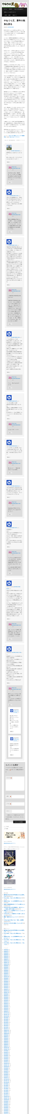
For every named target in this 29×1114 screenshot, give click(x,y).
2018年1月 (6, 1077)
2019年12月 (6, 1047)
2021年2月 (6, 1027)
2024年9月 (6, 978)
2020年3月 (6, 1043)
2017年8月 (6, 1085)
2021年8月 (6, 1019)
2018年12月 (6, 1063)
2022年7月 (6, 1003)
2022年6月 (6, 1005)
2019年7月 (6, 1052)
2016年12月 (6, 1096)
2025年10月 (6, 964)
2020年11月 (6, 1032)
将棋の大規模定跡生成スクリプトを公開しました (14, 904)
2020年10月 (6, 1033)
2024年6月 (6, 981)
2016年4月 (6, 1109)
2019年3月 (6, 1058)
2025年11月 (6, 962)
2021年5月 (6, 1022)
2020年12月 (6, 1030)
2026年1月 (6, 959)
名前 (9, 796)
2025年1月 (6, 975)
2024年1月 (6, 989)
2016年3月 (6, 1110)
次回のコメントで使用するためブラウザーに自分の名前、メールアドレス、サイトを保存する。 (14, 817)
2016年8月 (6, 1103)
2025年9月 (6, 965)
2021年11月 (6, 1014)
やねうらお (11, 137)
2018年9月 (6, 1068)
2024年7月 (6, 980)
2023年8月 (6, 994)
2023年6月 (6, 997)
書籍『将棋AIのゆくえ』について (11, 917)
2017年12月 (6, 1079)
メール (9, 803)
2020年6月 (6, 1038)
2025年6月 (6, 970)
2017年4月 (6, 1092)
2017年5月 (6, 1090)
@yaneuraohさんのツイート (10, 889)
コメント (9, 778)
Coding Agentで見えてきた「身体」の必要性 (14, 920)
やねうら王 (11, 135)
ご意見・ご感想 (7, 15)
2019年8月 (6, 1050)
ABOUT (10, 9)
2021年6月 (6, 1021)
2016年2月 (6, 1112)
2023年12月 (6, 991)
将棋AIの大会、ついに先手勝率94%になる (13, 901)
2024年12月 (6, 976)
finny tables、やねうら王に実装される (12, 898)
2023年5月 (6, 998)
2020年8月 (6, 1035)
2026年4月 (6, 956)
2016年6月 (6, 1106)
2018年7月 (6, 1071)
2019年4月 (6, 1057)
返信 (8, 162)
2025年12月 (6, 961)
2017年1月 (6, 1095)
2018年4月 (6, 1076)
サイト (8, 811)
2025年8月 (6, 967)
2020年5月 (6, 1039)
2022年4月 (6, 1008)
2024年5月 (6, 983)
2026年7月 (6, 951)
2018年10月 (6, 1066)
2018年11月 (6, 1065)
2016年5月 (6, 1107)
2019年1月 (6, 1061)
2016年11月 (6, 1098)
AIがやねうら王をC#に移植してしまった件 (13, 923)
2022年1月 (6, 1011)
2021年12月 (6, 1013)
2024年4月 (6, 984)
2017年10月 (6, 1082)
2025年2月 (6, 973)
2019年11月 (6, 1049)
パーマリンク (16, 137)
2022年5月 (6, 1006)
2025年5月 (6, 972)
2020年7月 (6, 1036)
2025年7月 (6, 968)
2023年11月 (6, 992)
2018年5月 (6, 1074)
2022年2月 (6, 1009)
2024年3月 (6, 986)
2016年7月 (6, 1104)
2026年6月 (6, 953)
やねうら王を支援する (18, 9)
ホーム (5, 9)
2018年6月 (6, 1073)
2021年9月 (6, 1017)
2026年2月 (6, 957)
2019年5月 (6, 1055)
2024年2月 (6, 987)
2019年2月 (6, 1060)
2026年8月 (6, 950)
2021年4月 (6, 1024)
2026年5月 (6, 954)
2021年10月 (6, 1016)
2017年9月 (6, 1084)
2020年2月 (6, 1044)
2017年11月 (6, 1080)
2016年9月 (6, 1101)
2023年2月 (6, 1000)
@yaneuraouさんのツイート (10, 843)
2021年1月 (6, 1028)
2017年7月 (6, 1087)
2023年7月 (6, 995)
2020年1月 (6, 1046)
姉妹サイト (15, 15)
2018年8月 (6, 1069)
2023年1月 (6, 1002)
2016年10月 (6, 1099)
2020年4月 (6, 1041)
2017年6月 (6, 1088)
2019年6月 (6, 1054)
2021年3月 (6, 1025)
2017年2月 (6, 1093)
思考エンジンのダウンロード (10, 12)
